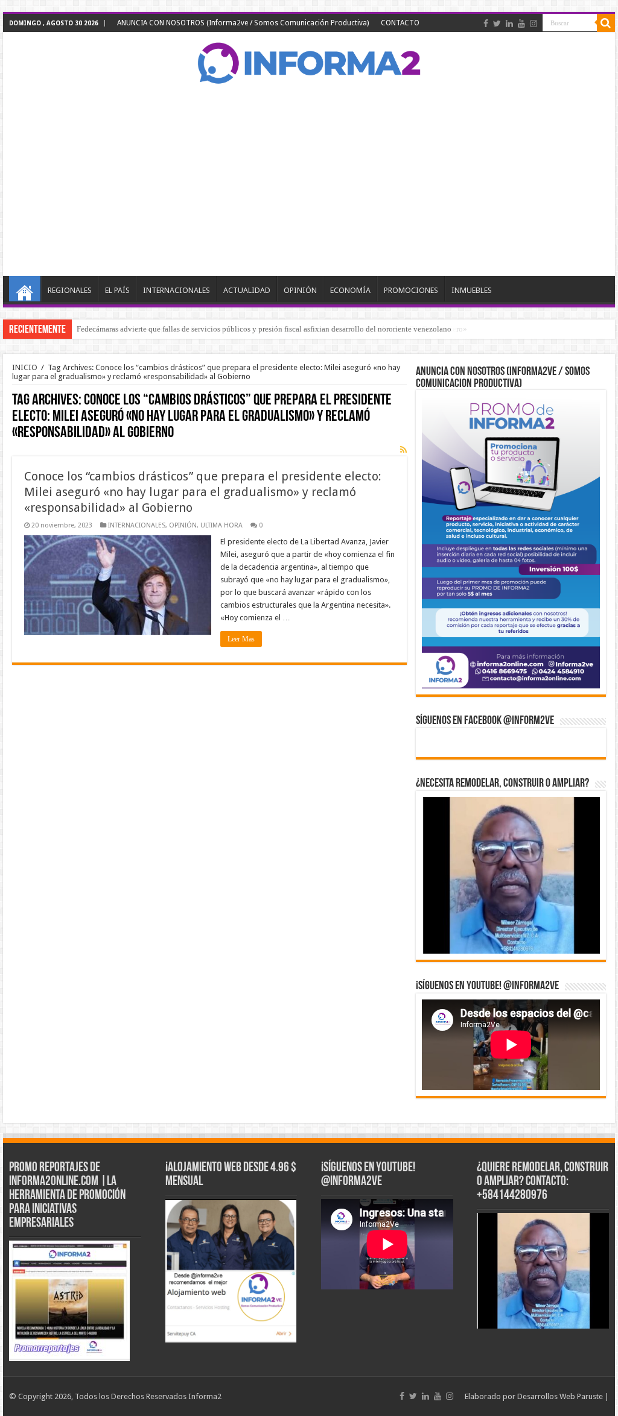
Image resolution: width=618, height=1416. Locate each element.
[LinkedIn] (509, 23)
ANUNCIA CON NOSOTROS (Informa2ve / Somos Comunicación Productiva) (243, 23)
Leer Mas (241, 639)
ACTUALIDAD (246, 290)
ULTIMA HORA (221, 525)
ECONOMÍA (350, 290)
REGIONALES (70, 290)
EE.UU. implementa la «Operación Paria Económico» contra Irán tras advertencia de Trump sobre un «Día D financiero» (272, 328)
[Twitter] (497, 23)
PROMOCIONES (411, 290)
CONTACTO (400, 23)
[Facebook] (485, 23)
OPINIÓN (300, 290)
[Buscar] (606, 23)
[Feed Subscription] (403, 450)
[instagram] (533, 23)
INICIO (24, 288)
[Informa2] (309, 61)
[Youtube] (521, 23)
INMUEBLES (471, 290)
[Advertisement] (309, 179)
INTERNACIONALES (176, 290)
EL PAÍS (117, 290)
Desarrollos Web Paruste (560, 1396)
